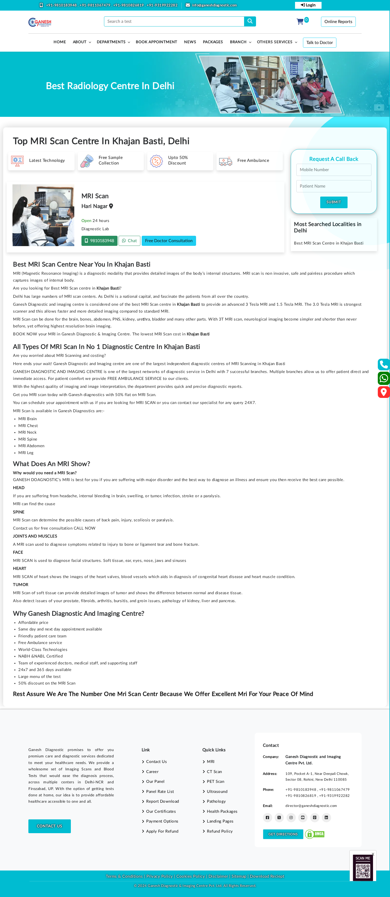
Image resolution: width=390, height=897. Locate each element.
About (79, 42)
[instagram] (291, 817)
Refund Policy (220, 831)
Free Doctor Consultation (169, 241)
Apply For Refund (162, 831)
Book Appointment (156, 42)
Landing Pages (220, 821)
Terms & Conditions (124, 876)
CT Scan (214, 772)
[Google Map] (384, 394)
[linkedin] (326, 817)
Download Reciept (267, 876)
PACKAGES (213, 42)
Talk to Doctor (319, 43)
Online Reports (338, 22)
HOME (60, 42)
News (190, 42)
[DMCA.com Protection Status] (315, 834)
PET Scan (215, 782)
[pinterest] (314, 817)
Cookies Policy (190, 876)
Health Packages (222, 812)
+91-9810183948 (62, 5)
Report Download (162, 801)
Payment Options (162, 821)
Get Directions (283, 834)
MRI (211, 762)
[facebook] (267, 817)
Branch (238, 42)
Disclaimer (218, 876)
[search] (250, 21)
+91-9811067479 (95, 5)
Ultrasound (217, 792)
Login (310, 5)
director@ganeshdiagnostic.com (311, 806)
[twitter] (279, 817)
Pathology (216, 801)
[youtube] (302, 817)
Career (152, 772)
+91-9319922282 (162, 5)
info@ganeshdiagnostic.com (214, 5)
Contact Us (49, 826)
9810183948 (101, 241)
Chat (131, 241)
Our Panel (155, 782)
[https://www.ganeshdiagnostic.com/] (39, 22)
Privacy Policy (159, 876)
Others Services (275, 42)
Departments (111, 42)
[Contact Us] (384, 366)
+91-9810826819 (129, 5)
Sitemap (239, 876)
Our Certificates (161, 812)
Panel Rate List (160, 792)
